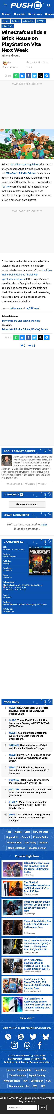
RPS (43, 1086)
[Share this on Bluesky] (22, 75)
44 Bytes (37, 1059)
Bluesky (31, 484)
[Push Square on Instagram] (14, 1046)
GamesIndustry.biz (19, 1086)
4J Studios (28, 21)
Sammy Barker (11, 67)
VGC (48, 1080)
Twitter (6, 186)
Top (9, 831)
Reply (43, 484)
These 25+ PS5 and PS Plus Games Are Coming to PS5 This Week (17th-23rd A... (29, 723)
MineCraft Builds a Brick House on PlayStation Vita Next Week (24, 41)
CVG (35, 1086)
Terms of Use (14, 842)
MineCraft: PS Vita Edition (21, 173)
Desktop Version (37, 848)
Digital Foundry (37, 1075)
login (44, 524)
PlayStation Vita (9, 556)
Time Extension (17, 1075)
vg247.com (33, 308)
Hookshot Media (23, 1055)
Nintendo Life (24, 1070)
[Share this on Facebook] (28, 75)
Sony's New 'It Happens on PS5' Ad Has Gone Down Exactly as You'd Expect (30, 758)
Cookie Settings (16, 848)
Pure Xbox (40, 1070)
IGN (25, 1080)
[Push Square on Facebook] (39, 1046)
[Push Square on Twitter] (33, 1037)
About (18, 831)
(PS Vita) (21, 320)
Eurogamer (37, 1080)
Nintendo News (12, 1080)
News (5, 21)
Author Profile (15, 484)
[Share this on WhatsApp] (16, 75)
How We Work (40, 831)
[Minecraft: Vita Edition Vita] (27, 144)
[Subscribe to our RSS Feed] (8, 1037)
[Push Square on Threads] (27, 1046)
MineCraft (7, 26)
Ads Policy (30, 842)
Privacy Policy (40, 837)
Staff (27, 831)
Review (25, 329)
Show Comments (28, 504)
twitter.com (16, 308)
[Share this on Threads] (40, 75)
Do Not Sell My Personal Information (32, 1062)
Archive (43, 842)
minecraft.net (8, 611)
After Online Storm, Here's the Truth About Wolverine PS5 (29, 781)
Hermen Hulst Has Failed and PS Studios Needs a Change (28, 747)
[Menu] (5, 5)
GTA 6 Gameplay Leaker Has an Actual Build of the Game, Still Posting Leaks (28, 710)
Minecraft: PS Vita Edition (13, 549)
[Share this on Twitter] (34, 75)
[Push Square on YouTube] (20, 1037)
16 (33, 345)
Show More (26, 1018)
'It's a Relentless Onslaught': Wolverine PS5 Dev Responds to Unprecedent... (28, 735)
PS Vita (40, 21)
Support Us (12, 837)
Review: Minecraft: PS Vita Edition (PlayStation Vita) (25, 604)
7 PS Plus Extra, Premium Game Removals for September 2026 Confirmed (29, 770)
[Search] (49, 5)
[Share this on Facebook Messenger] (47, 75)
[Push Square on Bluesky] (45, 1037)
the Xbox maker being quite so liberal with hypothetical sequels (27, 275)
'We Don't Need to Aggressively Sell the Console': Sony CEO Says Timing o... (29, 817)
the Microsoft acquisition (25, 164)
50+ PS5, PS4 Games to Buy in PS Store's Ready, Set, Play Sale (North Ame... (30, 792)
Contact (26, 837)
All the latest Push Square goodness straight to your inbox (27, 1099)
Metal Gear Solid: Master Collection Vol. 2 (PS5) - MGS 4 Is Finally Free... (27, 805)
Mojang (15, 21)
